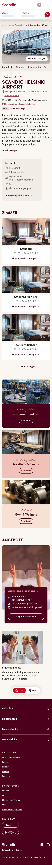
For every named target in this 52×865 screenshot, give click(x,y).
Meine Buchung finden (12, 809)
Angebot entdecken (26, 616)
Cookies (19, 850)
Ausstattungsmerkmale (17, 195)
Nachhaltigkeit (10, 739)
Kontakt (5, 790)
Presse (5, 762)
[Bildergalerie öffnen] (26, 231)
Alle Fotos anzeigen (36, 58)
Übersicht (7, 67)
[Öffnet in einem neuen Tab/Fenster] (10, 827)
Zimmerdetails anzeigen (24, 258)
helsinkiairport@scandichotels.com (21, 104)
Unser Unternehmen (11, 757)
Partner (5, 772)
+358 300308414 (12, 96)
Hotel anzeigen (9, 150)
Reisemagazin (9, 718)
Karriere (6, 767)
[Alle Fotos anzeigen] (26, 47)
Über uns (6, 776)
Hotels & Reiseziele (15, 25)
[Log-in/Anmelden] (39, 4)
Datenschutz (7, 850)
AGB (4, 805)
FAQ (3, 795)
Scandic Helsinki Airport (39, 25)
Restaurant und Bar (37, 67)
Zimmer (20, 67)
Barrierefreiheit (10, 729)
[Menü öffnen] (46, 5)
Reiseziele (7, 708)
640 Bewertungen (18, 108)
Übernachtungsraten (11, 800)
